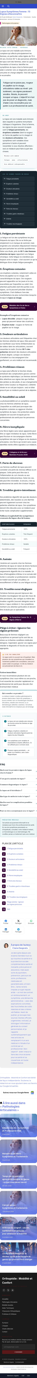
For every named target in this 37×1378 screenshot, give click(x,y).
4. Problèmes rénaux (14, 865)
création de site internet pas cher (24, 1367)
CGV (23, 1376)
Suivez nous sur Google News (16, 1092)
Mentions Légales (13, 1376)
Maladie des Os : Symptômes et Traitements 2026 (15, 1129)
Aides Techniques (8, 1308)
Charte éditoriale (7, 1329)
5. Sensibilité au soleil (15, 870)
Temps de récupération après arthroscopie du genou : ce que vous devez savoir (15, 1179)
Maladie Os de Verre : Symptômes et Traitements (15, 1155)
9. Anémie (10, 892)
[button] (8, 6)
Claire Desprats (20, 948)
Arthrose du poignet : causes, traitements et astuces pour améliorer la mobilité (16, 1231)
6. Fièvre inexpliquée (14, 875)
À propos (5, 1323)
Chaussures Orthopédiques (11, 1311)
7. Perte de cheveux (14, 881)
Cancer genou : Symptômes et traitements (14, 1206)
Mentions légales (9, 1362)
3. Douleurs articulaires (15, 859)
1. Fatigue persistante (15, 848)
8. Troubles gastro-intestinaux (18, 886)
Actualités (5, 1299)
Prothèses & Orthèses (9, 1314)
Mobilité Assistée (7, 1305)
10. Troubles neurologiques (17, 897)
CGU (28, 1376)
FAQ (8, 909)
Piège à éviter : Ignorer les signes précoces (15, 903)
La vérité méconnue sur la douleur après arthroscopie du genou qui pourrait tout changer (17, 1256)
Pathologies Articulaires (10, 23)
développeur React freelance (18, 1369)
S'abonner (18, 1352)
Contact (4, 1332)
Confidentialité (19, 1362)
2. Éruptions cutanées (15, 854)
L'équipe (5, 1326)
